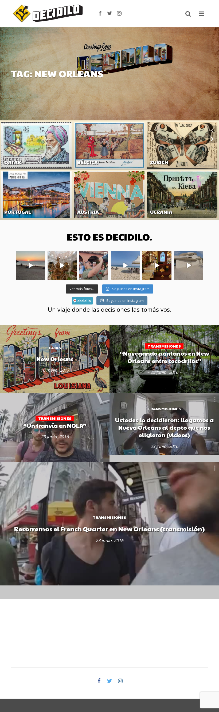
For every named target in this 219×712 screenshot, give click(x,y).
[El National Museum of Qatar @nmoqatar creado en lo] (188, 265)
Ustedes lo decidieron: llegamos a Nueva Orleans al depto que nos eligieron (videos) (164, 427)
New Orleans (54, 359)
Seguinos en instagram (124, 300)
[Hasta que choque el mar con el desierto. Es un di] (125, 265)
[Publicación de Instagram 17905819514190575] (156, 265)
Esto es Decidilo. (109, 236)
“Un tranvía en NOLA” (55, 425)
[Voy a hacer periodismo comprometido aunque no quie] (93, 265)
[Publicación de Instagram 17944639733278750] (30, 265)
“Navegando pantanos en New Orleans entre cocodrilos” (164, 357)
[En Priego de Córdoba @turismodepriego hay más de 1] (62, 265)
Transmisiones (109, 517)
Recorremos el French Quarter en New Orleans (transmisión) (109, 529)
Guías (9, 170)
